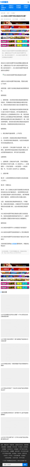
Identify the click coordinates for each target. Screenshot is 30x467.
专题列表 (12, 444)
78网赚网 (4, 2)
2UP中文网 (21, 457)
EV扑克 (10, 455)
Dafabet (19, 453)
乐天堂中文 (10, 449)
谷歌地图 (9, 447)
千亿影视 (20, 447)
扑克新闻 (14, 453)
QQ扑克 (6, 455)
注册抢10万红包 (19, 444)
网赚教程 (18, 6)
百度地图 (26, 444)
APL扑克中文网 (24, 451)
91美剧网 (16, 449)
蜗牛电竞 (17, 451)
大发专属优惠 (17, 455)
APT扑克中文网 (5, 451)
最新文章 (6, 444)
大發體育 (12, 451)
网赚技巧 (11, 6)
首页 (2, 6)
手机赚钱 (18, 7)
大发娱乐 (23, 455)
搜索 (25, 464)
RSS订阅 (14, 447)
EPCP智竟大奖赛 (6, 453)
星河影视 (26, 447)
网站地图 (3, 447)
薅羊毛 (3, 9)
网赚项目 (11, 7)
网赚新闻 (26, 6)
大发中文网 (15, 457)
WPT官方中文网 (23, 449)
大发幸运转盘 (8, 457)
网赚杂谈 (3, 7)
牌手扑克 (24, 453)
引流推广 (26, 7)
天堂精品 (4, 449)
